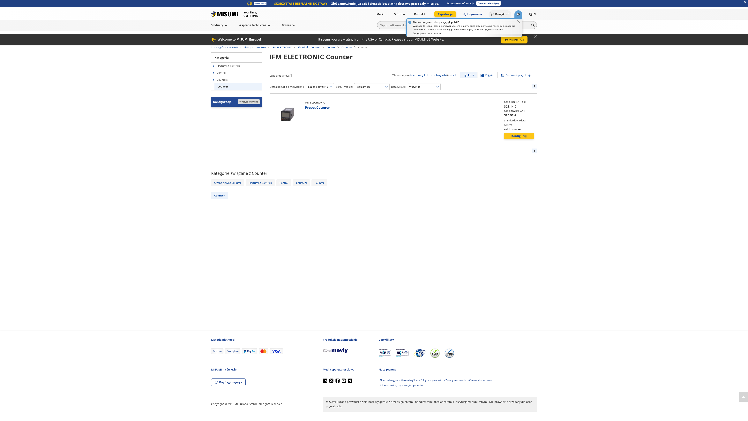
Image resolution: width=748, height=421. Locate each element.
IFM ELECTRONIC (282, 47)
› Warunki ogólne (408, 380)
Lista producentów (255, 47)
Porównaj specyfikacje (518, 75)
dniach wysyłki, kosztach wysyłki (428, 75)
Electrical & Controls (309, 47)
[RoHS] (435, 353)
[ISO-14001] (402, 353)
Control (331, 47)
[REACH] (449, 353)
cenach (452, 75)
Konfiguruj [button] (519, 136)
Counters (346, 47)
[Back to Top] (743, 397)
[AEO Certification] (419, 353)
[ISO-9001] (385, 353)
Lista (471, 75)
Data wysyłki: (398, 86)
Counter (223, 86)
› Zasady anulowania (455, 380)
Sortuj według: (344, 86)
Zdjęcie (489, 75)
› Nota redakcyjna (388, 380)
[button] (488, 3)
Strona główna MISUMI (224, 47)
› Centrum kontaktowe (480, 380)
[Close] (519, 22)
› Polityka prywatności (431, 380)
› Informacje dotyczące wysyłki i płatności (401, 385)
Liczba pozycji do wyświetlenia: (287, 86)
